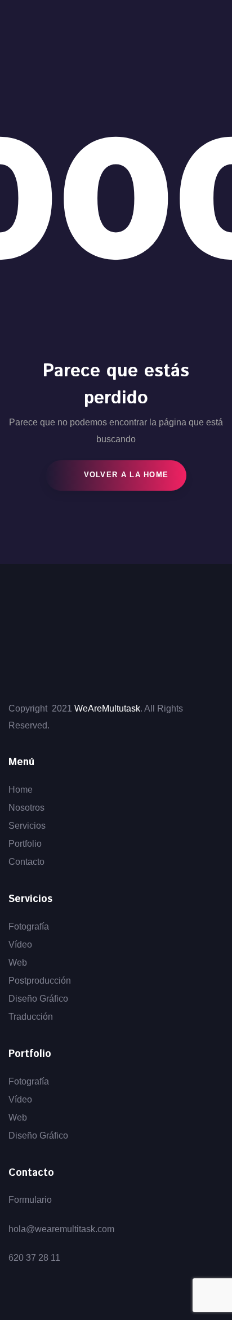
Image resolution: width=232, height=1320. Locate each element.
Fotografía (28, 926)
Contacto (26, 861)
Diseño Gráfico (38, 998)
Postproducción (39, 980)
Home (20, 789)
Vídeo (20, 944)
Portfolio (25, 843)
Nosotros (26, 807)
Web (17, 962)
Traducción (30, 1016)
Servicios (27, 825)
